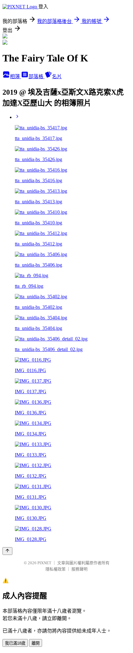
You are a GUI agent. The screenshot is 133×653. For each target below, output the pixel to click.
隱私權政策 (55, 569)
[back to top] (7, 551)
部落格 (36, 76)
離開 (36, 643)
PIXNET (44, 563)
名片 (57, 76)
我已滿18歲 (15, 643)
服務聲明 (79, 569)
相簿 (15, 76)
